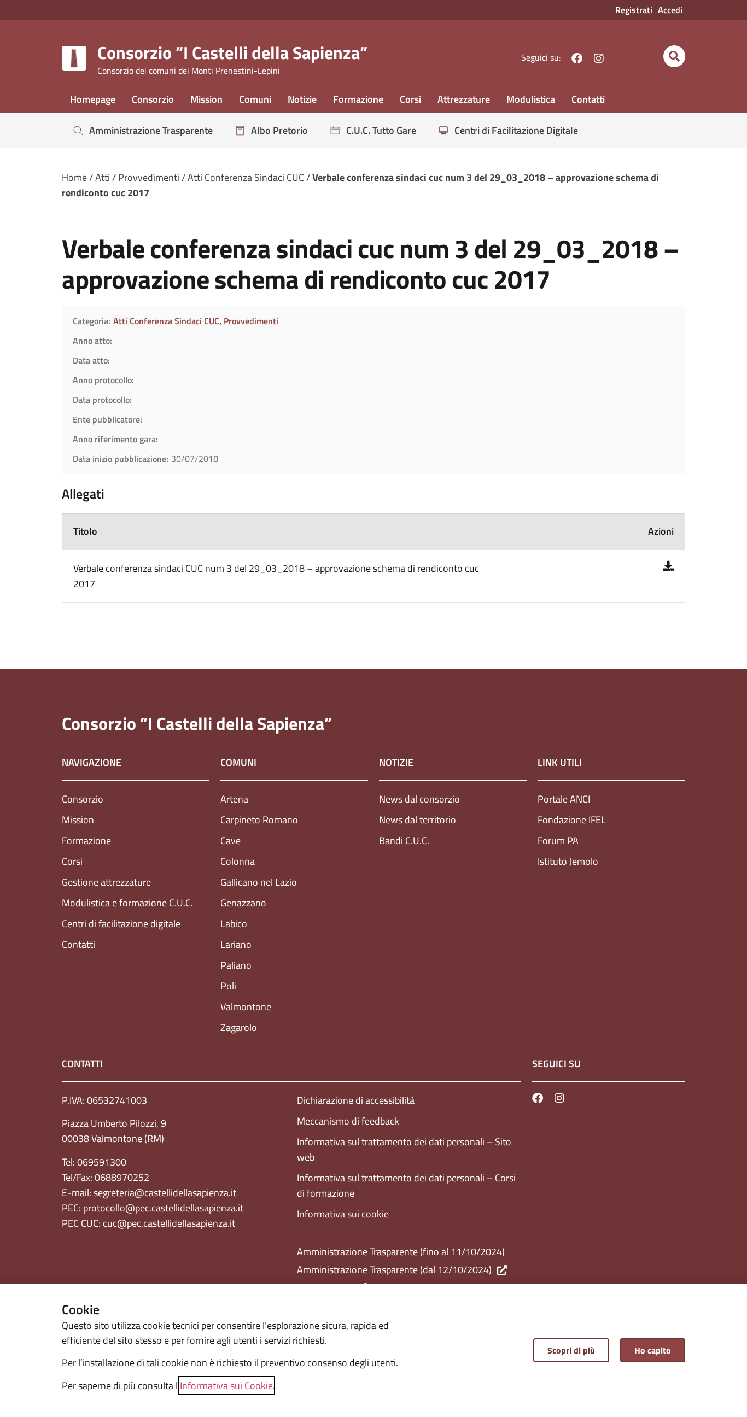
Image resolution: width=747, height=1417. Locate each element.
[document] (373, 708)
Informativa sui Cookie (226, 1385)
